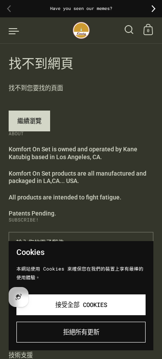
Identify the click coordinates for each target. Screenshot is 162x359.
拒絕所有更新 (81, 332)
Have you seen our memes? (81, 9)
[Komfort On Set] (81, 30)
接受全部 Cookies (81, 304)
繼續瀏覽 (29, 121)
